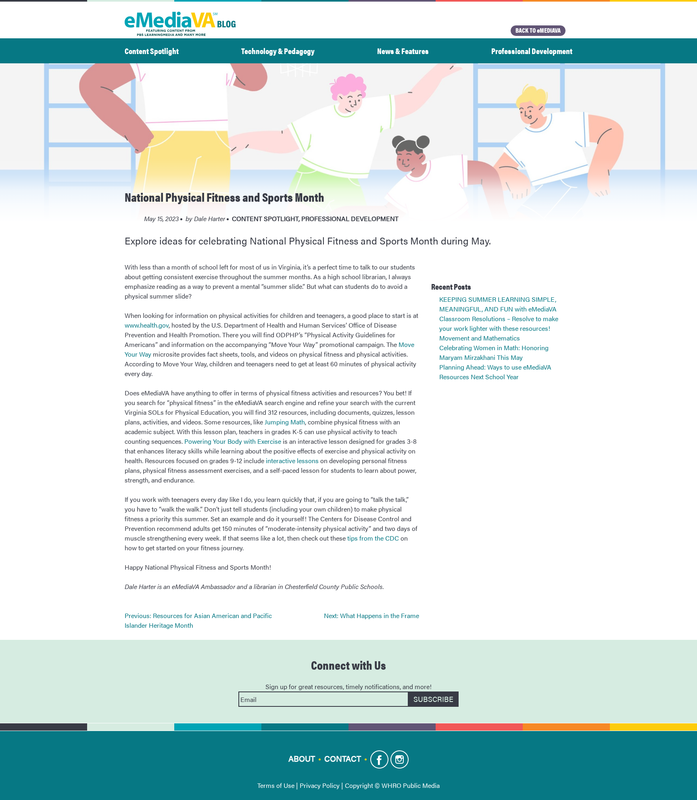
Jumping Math (285, 421)
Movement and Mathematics (479, 338)
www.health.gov (147, 325)
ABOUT (301, 758)
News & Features (403, 50)
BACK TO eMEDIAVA (538, 30)
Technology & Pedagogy (278, 50)
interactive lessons (292, 460)
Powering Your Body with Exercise (232, 441)
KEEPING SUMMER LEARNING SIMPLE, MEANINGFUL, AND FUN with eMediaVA (498, 304)
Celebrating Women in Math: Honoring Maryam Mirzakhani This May (494, 352)
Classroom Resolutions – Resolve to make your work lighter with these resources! (498, 323)
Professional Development (531, 50)
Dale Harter (209, 218)
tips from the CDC (373, 538)
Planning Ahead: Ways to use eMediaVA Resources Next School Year (495, 371)
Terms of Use (275, 785)
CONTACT (342, 758)
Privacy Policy (320, 785)
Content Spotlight (152, 50)
